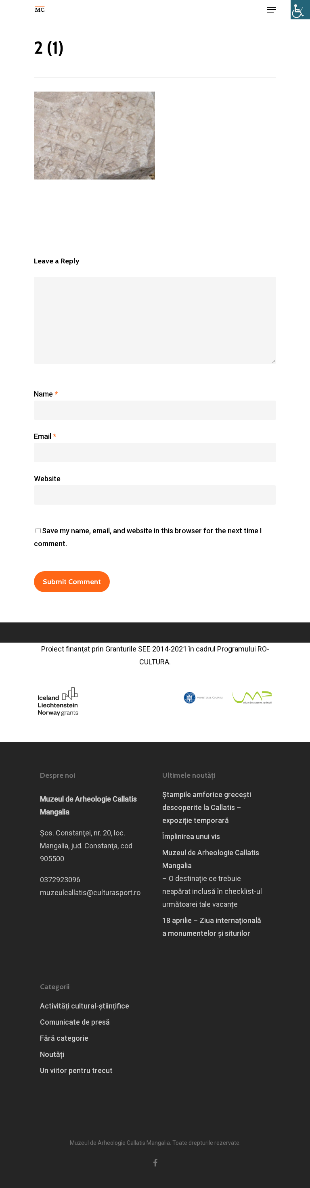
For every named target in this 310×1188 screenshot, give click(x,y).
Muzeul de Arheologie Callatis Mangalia (210, 859)
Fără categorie (64, 1038)
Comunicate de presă (75, 1022)
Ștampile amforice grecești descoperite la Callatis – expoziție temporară (206, 807)
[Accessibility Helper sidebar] (300, 9)
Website (47, 478)
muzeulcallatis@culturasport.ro (90, 892)
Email (45, 436)
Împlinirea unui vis (191, 836)
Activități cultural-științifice (84, 1006)
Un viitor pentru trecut (76, 1070)
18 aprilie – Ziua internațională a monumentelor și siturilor (211, 926)
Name (46, 394)
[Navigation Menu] (271, 10)
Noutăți (52, 1054)
